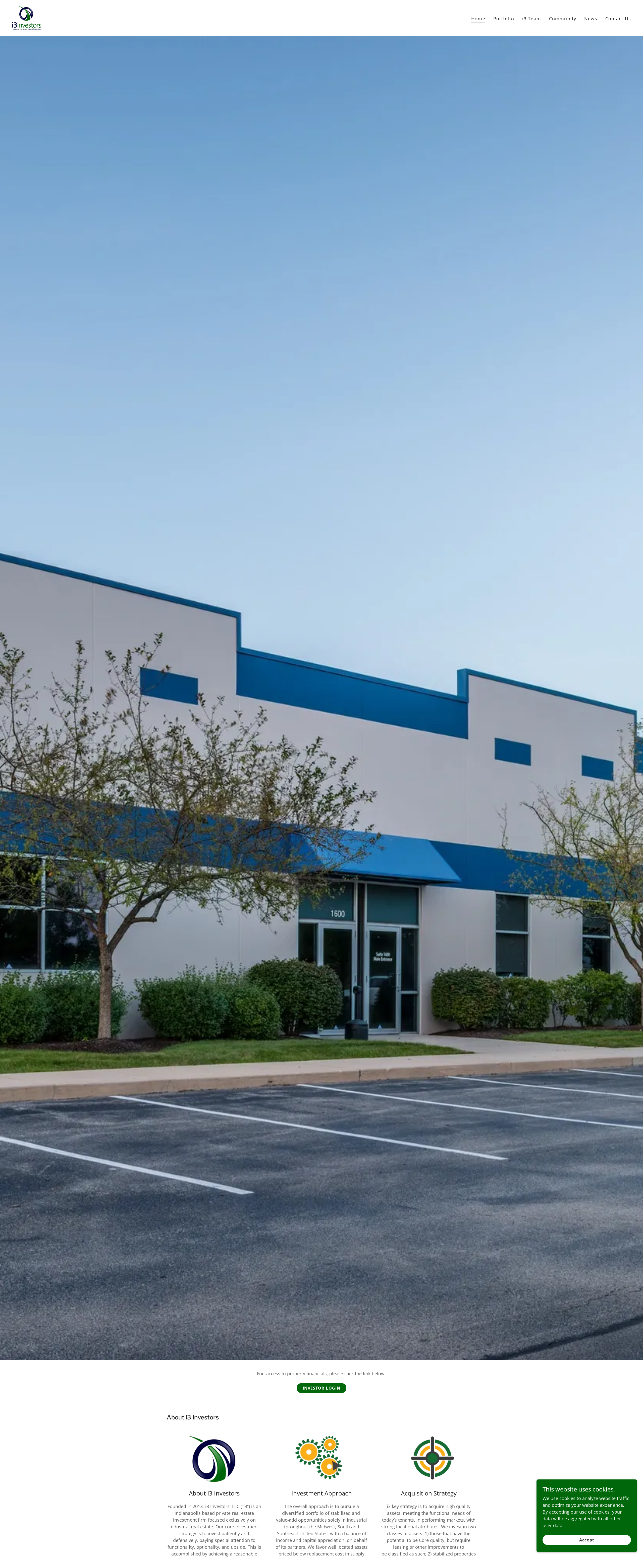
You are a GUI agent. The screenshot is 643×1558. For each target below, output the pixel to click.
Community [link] (562, 19)
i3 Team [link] (531, 19)
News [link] (590, 19)
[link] (26, 17)
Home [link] (478, 19)
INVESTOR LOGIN (321, 1388)
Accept (586, 1540)
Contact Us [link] (618, 19)
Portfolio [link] (503, 19)
